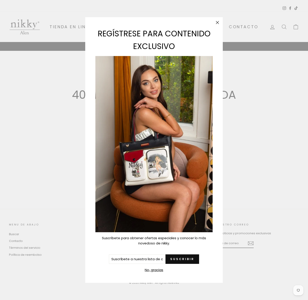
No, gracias (154, 269)
